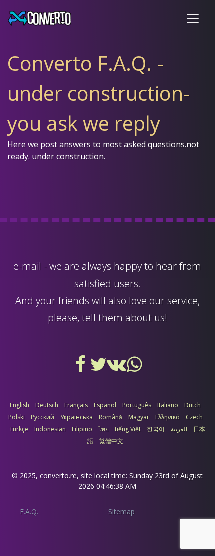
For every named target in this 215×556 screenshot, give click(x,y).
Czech (194, 417)
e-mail (28, 266)
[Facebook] (81, 367)
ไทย (103, 429)
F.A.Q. (29, 511)
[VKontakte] (117, 367)
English (20, 405)
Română (110, 417)
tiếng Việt (128, 429)
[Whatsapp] (134, 367)
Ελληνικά (168, 417)
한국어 (156, 429)
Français (76, 405)
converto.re (58, 475)
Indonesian (50, 429)
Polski (16, 417)
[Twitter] (99, 367)
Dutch (192, 405)
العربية (179, 429)
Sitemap (121, 511)
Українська (76, 417)
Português (137, 405)
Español (105, 405)
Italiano (168, 405)
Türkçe (19, 429)
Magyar (139, 417)
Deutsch (47, 405)
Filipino (82, 429)
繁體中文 (112, 441)
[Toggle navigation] (193, 18)
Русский (42, 417)
